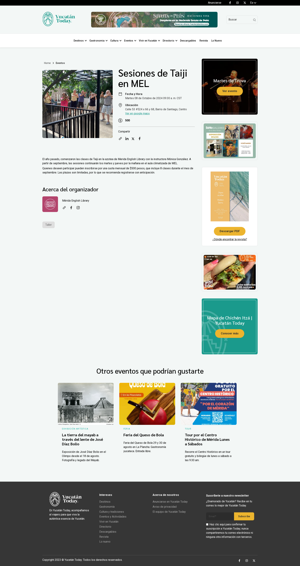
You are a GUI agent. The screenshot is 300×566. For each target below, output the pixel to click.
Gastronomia (97, 40)
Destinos (79, 40)
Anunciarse (214, 2)
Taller (48, 224)
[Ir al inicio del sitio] (58, 25)
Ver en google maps (137, 113)
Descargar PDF (230, 231)
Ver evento (229, 91)
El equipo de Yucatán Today (169, 511)
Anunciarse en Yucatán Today (170, 501)
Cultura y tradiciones (111, 511)
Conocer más (230, 333)
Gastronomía (107, 506)
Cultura (114, 40)
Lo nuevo (104, 541)
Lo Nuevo (216, 40)
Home (47, 63)
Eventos (128, 40)
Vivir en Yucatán (148, 40)
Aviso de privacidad (165, 506)
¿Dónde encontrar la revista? (229, 239)
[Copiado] (120, 139)
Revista (203, 40)
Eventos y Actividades (112, 516)
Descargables (188, 40)
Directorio (168, 40)
